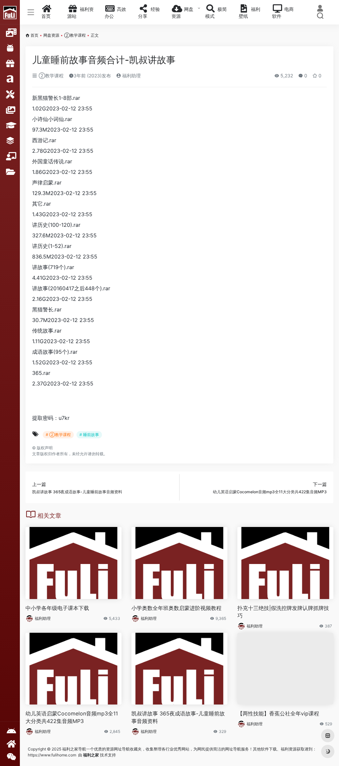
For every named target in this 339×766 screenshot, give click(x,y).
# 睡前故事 (89, 434)
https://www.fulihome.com (52, 754)
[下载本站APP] (10, 731)
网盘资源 (51, 35)
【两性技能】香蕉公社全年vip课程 (278, 713)
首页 (34, 35)
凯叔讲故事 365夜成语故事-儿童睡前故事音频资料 (178, 717)
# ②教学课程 (58, 434)
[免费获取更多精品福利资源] (10, 744)
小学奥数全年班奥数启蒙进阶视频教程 (176, 608)
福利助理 (131, 75)
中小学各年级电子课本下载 (57, 608)
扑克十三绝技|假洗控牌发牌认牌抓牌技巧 (283, 612)
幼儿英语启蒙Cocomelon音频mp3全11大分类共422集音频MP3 (71, 717)
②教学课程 (75, 35)
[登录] (320, 9)
